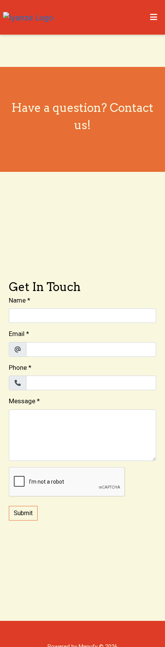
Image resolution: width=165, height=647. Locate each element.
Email (17, 334)
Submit (23, 513)
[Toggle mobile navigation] (153, 17)
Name (17, 300)
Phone (18, 367)
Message (22, 401)
